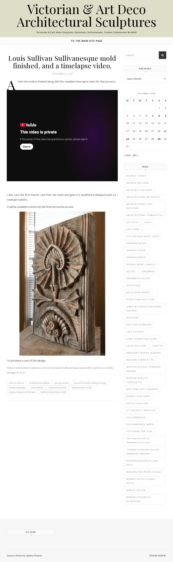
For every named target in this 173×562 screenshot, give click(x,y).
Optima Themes (34, 555)
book (148, 222)
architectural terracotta (144, 215)
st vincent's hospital (141, 410)
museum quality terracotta (137, 380)
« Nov (127, 155)
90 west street (136, 175)
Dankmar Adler (136, 243)
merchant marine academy (143, 353)
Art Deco (132, 222)
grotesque (133, 285)
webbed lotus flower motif (53, 392)
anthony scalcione (139, 190)
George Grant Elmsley (141, 264)
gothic (131, 271)
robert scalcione (138, 396)
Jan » (135, 155)
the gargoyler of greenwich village (138, 440)
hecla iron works (138, 292)
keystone (132, 317)
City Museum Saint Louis (142, 236)
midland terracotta (57, 387)
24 (127, 139)
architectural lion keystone (139, 206)
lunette (157, 345)
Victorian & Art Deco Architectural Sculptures (86, 15)
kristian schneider (17, 387)
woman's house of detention (138, 499)
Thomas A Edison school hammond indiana (142, 451)
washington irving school (144, 472)
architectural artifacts (39, 383)
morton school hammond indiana (143, 369)
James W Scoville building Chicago (90, 383)
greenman (148, 271)
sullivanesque (136, 417)
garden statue (136, 250)
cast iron (132, 229)
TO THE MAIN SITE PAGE (86, 40)
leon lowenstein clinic (141, 339)
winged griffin (136, 490)
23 (165, 131)
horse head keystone (140, 299)
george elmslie (62, 383)
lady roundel (135, 331)
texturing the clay (139, 431)
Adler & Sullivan (16, 383)
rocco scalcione (137, 403)
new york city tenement (142, 389)
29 (158, 139)
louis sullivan (37, 387)
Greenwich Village (138, 278)
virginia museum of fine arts (22, 392)
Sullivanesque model (82, 387)
